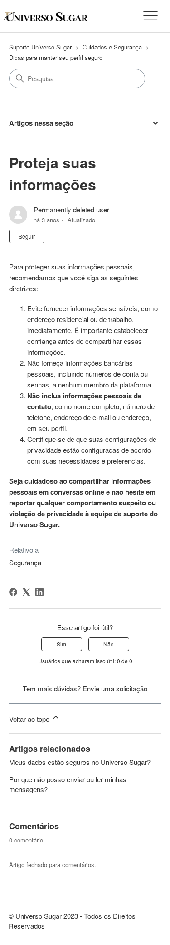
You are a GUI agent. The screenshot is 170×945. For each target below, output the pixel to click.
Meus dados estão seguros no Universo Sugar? (80, 762)
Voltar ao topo (30, 719)
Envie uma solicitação (115, 688)
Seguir (27, 236)
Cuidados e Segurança (112, 47)
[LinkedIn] (39, 592)
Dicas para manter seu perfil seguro (55, 57)
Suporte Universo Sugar (40, 47)
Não (108, 644)
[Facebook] (13, 592)
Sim (61, 644)
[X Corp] (26, 592)
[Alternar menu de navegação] (151, 16)
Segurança (25, 562)
